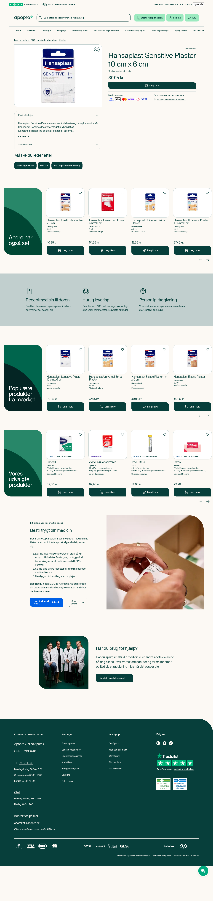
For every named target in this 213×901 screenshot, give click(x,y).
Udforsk (31, 30)
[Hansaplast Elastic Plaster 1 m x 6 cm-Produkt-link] (65, 221)
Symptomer (181, 30)
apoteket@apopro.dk (27, 823)
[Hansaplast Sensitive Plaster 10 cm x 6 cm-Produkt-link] (65, 378)
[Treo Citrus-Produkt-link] (150, 463)
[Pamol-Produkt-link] (192, 463)
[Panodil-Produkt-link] (65, 463)
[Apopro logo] (23, 17)
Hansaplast (191, 48)
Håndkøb (46, 30)
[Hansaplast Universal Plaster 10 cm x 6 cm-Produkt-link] (192, 221)
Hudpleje (61, 30)
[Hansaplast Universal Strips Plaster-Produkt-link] (150, 221)
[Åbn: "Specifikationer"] (58, 144)
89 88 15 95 (26, 763)
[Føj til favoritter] (97, 49)
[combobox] (84, 17)
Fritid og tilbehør (159, 30)
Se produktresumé (54, 474)
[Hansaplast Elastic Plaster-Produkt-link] (192, 378)
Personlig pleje (80, 30)
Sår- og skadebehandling (44, 40)
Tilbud (17, 30)
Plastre (62, 40)
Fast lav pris (199, 30)
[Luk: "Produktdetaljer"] (58, 115)
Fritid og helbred (22, 40)
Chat (17, 792)
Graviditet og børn (135, 30)
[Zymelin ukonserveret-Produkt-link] (107, 463)
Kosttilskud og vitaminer (106, 30)
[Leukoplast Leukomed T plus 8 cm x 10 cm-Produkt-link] (107, 221)
